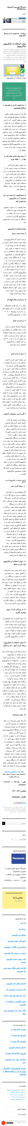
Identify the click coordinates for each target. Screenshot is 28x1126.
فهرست (23, 13)
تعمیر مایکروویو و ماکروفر (12, 771)
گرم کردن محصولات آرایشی (13, 810)
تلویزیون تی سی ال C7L (17, 1094)
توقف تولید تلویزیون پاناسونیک (15, 1090)
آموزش (16, 807)
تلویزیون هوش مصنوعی (17, 1099)
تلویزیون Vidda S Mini (17, 1092)
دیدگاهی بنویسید (13, 811)
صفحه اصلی (21, 1109)
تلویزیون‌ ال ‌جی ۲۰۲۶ (18, 1097)
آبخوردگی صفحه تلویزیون (17, 941)
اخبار (14, 807)
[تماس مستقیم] (3, 1123)
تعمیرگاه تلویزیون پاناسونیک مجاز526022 (18, 1120)
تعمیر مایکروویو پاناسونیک (16, 808)
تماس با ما (18, 900)
